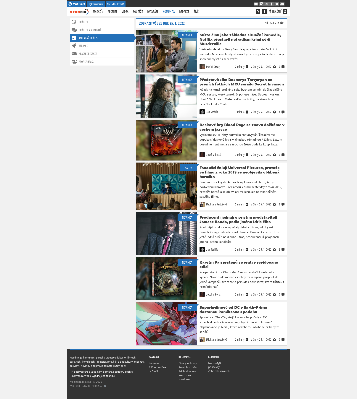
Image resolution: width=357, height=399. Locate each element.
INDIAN (153, 371)
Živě (196, 11)
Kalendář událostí (89, 38)
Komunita (169, 11)
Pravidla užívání (187, 367)
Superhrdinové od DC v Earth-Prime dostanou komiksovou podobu (233, 309)
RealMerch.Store (115, 4)
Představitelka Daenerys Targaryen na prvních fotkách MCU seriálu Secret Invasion (242, 82)
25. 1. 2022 (261, 66)
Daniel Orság (213, 66)
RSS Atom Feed (158, 367)
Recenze (112, 11)
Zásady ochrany (187, 363)
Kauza (188, 167)
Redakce (184, 11)
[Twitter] (276, 4)
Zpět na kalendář (274, 23)
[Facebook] (271, 4)
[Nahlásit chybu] (105, 385)
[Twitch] (261, 4)
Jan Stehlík (212, 112)
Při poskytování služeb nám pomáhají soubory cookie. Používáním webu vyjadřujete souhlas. (102, 373)
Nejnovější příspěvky (214, 365)
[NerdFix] (79, 11)
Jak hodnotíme (187, 371)
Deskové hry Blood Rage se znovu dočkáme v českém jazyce (242, 127)
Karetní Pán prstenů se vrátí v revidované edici (239, 264)
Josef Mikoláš (213, 155)
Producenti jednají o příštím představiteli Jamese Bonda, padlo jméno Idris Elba (238, 219)
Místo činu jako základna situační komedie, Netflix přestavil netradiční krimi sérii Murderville (240, 39)
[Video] (166, 51)
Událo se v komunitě (90, 30)
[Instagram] (266, 4)
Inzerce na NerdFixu (184, 377)
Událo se (83, 22)
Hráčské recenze (88, 53)
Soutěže (138, 11)
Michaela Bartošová (216, 204)
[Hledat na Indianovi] (258, 11)
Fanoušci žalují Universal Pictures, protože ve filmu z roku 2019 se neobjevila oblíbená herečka (240, 172)
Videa (125, 11)
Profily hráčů (86, 61)
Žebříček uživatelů (219, 371)
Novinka (187, 35)
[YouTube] (256, 4)
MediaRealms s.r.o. (81, 381)
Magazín (98, 11)
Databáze (152, 11)
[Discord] (282, 4)
